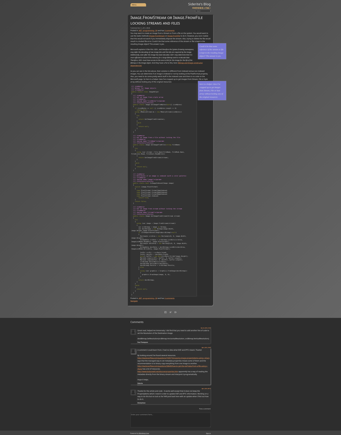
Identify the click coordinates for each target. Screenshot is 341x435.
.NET (140, 30)
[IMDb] (198, 8)
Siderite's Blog (199, 4)
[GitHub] (206, 8)
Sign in (208, 433)
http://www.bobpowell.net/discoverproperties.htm (157, 371)
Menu (134, 5)
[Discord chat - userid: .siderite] (193, 8)
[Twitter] (202, 8)
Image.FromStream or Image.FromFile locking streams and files (166, 20)
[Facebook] (200, 8)
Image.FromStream (157, 36)
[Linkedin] (197, 8)
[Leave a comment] (210, 8)
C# (156, 30)
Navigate (134, 301)
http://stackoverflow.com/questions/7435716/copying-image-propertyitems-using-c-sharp (173, 358)
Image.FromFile (173, 36)
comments (169, 30)
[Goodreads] (208, 8)
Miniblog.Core (144, 433)
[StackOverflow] (204, 8)
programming (148, 30)
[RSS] (195, 8)
